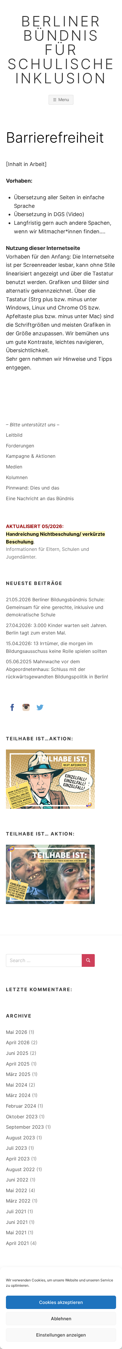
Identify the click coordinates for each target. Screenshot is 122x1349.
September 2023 (25, 1127)
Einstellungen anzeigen (61, 1335)
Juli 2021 (16, 1211)
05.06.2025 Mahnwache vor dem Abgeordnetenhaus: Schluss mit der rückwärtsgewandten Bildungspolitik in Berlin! (57, 669)
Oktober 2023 (22, 1117)
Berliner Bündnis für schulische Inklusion (61, 49)
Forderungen (20, 446)
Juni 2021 (17, 1222)
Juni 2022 (17, 1180)
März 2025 (18, 1074)
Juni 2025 (17, 1053)
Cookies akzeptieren (61, 1302)
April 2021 (17, 1243)
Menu (63, 99)
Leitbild (14, 435)
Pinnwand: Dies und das (32, 488)
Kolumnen (17, 477)
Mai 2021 (16, 1232)
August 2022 (20, 1169)
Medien (14, 467)
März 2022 (18, 1201)
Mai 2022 (16, 1190)
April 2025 (18, 1064)
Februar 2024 (21, 1106)
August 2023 (20, 1138)
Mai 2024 (16, 1085)
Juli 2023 (16, 1148)
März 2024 (18, 1095)
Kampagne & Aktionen (30, 456)
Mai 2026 (16, 1032)
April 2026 (18, 1042)
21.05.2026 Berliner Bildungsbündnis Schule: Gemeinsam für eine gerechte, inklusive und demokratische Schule (55, 607)
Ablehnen (61, 1318)
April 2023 (18, 1159)
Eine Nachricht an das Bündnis (40, 498)
